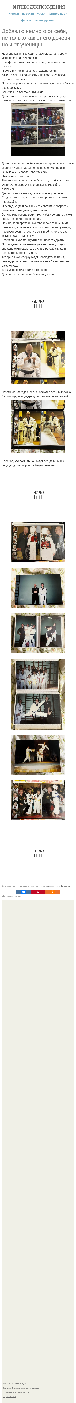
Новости (28, 13)
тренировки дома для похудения (26, 886)
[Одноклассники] (52, 892)
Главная (13, 13)
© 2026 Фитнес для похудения (15, 1383)
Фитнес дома (58, 13)
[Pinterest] (38, 892)
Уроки (41, 13)
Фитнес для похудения (38, 7)
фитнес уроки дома (51, 886)
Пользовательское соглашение (25, 1388)
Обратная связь (9, 1396)
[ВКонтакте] (23, 892)
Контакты (7, 1388)
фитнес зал (66, 886)
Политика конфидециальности (16, 1392)
